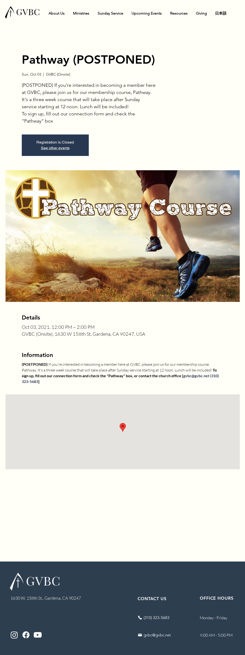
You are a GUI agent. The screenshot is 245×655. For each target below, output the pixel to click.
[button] (56, 13)
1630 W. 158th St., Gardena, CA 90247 (46, 598)
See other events (55, 148)
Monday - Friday (213, 617)
